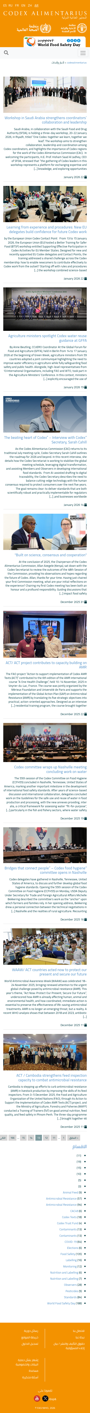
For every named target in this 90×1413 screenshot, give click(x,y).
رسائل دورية (31, 1330)
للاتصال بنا (79, 1330)
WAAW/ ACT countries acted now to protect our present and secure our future (49, 972)
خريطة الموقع (29, 1337)
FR (17, 5)
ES (5, 5)
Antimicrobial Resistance (61, 1198)
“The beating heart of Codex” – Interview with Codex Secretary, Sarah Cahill (45, 439)
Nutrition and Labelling (64, 1272)
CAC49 (74, 1211)
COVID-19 (71, 1241)
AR (36, 5)
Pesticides (72, 1291)
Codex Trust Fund (67, 1223)
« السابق (73, 1137)
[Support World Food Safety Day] (55, 41)
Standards (70, 1297)
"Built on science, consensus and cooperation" (51, 554)
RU (10, 5)
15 (23, 1137)
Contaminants (68, 1229)
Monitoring (70, 1266)
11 (54, 1137)
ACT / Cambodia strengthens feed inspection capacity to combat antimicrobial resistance (51, 1077)
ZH (30, 5)
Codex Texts (69, 1217)
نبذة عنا (80, 1337)
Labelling (71, 1260)
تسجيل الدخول (30, 1343)
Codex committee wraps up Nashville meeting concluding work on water (50, 769)
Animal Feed (70, 1192)
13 (38, 1137)
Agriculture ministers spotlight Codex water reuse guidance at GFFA (47, 338)
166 (12, 1137)
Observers (70, 1284)
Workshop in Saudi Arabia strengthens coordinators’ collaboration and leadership (46, 120)
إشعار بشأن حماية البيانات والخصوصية (27, 1362)
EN (23, 5)
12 (46, 1137)
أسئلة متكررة (30, 1377)
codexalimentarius (77, 62)
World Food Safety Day (61, 1303)
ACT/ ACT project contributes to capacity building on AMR (46, 665)
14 (31, 1137)
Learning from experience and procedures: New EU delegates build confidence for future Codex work (47, 229)
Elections (72, 1247)
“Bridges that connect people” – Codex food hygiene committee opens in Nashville (46, 870)
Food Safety (68, 1254)
